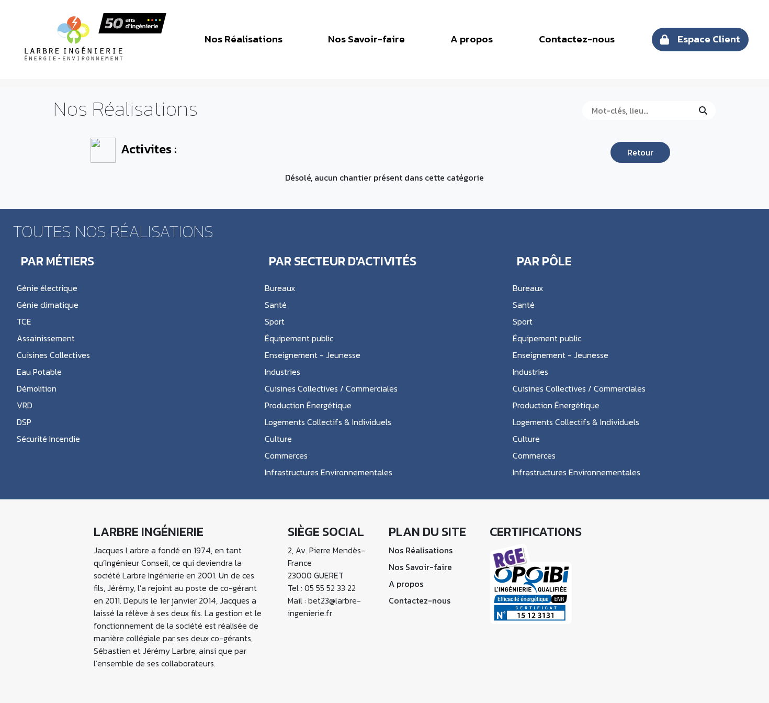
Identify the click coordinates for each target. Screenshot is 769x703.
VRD (24, 405)
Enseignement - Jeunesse (312, 355)
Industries (282, 371)
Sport (275, 321)
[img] (703, 110)
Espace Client (708, 39)
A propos (471, 39)
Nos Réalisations (243, 39)
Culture (278, 438)
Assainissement (46, 338)
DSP (24, 422)
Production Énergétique (308, 405)
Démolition (36, 388)
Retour (640, 152)
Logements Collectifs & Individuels (328, 422)
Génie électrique (47, 288)
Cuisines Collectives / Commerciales (331, 388)
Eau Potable (39, 371)
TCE (24, 321)
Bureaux (280, 288)
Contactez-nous (577, 39)
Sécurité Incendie (48, 438)
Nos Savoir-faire (366, 39)
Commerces (286, 455)
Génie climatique (47, 304)
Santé (276, 304)
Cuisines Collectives (53, 355)
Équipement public (299, 338)
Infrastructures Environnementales (328, 472)
